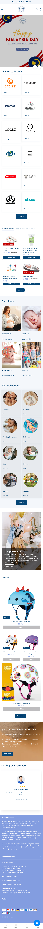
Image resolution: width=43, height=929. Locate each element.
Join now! (8, 753)
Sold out (22, 627)
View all (21, 216)
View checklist (7, 339)
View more (9, 566)
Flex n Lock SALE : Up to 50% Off (21, 2)
